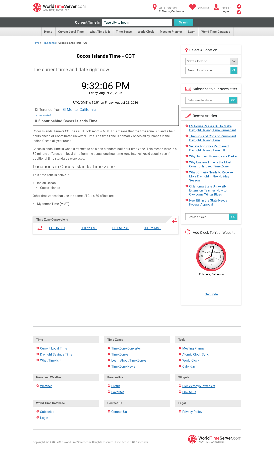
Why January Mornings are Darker (213, 156)
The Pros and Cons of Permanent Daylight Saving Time (212, 138)
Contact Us (119, 412)
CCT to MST (152, 228)
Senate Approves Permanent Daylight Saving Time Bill (209, 148)
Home (48, 31)
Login (225, 11)
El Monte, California (79, 109)
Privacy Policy (192, 412)
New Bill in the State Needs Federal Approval (208, 202)
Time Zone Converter (126, 348)
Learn (191, 31)
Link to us (189, 392)
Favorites (203, 8)
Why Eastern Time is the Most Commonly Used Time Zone (210, 164)
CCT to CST (89, 228)
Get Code (211, 294)
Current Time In (87, 22)
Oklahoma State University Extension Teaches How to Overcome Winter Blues (208, 190)
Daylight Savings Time (56, 354)
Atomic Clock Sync (195, 354)
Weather (46, 386)
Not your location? (43, 115)
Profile (115, 386)
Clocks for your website (198, 386)
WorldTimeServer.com (59, 7)
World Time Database (215, 31)
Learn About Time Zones (128, 360)
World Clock (146, 31)
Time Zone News (123, 366)
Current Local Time (71, 31)
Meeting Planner (171, 31)
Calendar (188, 366)
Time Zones (124, 31)
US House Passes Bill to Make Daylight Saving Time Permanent (212, 128)
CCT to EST (57, 228)
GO (233, 100)
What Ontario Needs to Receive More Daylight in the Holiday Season (211, 176)
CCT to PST (120, 228)
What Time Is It (100, 31)
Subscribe (47, 412)
